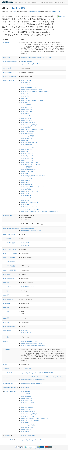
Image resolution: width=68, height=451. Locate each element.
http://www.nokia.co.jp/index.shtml (30, 64)
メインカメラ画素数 (10, 253)
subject (5, 341)
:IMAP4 (25, 193)
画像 (6, 307)
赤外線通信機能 (9, 326)
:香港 (24, 173)
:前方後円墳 (26, 167)
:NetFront (26, 196)
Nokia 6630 (20, 8)
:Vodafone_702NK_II (29, 125)
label (5, 364)
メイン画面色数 (9, 266)
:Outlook (25, 116)
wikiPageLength (8, 72)
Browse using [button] (21, 2)
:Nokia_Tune (26, 400)
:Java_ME (26, 198)
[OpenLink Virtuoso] (19, 446)
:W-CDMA (26, 127)
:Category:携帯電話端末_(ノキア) (32, 89)
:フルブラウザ (27, 158)
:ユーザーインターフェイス (31, 191)
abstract (6, 43)
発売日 (6, 312)
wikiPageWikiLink (8, 80)
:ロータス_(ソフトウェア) (30, 165)
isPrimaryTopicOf (8, 383)
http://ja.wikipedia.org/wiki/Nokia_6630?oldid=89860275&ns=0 (38, 373)
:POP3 (25, 200)
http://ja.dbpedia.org (34, 11)
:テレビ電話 (26, 149)
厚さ (6, 282)
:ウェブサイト (27, 134)
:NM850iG (26, 105)
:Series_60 (26, 118)
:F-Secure (26, 94)
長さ (6, 337)
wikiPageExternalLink (10, 61)
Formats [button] (32, 2)
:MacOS (25, 102)
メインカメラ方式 (9, 249)
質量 (6, 322)
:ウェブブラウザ (27, 136)
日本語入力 (8, 299)
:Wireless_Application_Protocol (32, 129)
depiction (6, 377)
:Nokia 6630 (26, 368)
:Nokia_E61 (26, 111)
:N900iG (25, 394)
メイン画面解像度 (9, 270)
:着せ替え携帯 (27, 171)
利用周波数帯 (8, 278)
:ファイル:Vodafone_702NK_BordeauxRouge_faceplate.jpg (40, 211)
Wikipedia (22, 449)
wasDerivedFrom (9, 373)
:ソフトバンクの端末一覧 (30, 420)
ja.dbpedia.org (56, 11)
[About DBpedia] (7, 2)
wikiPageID (7, 68)
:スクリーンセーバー (29, 142)
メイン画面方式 (9, 262)
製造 (6, 318)
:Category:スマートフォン (30, 87)
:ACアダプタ (26, 178)
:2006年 (25, 85)
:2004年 (25, 83)
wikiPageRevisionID (9, 76)
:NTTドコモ (26, 107)
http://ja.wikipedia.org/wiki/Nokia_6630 (31, 383)
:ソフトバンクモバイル (29, 202)
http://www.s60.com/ (26, 61)
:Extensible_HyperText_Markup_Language (35, 91)
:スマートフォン (27, 147)
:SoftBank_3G (27, 407)
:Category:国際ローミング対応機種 (33, 176)
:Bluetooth (26, 429)
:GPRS (25, 182)
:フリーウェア (27, 156)
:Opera (25, 114)
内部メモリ (8, 274)
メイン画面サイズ (9, 257)
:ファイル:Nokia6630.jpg (30, 209)
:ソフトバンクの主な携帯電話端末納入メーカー (36, 418)
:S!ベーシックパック (29, 207)
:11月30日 (26, 80)
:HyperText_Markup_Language (32, 100)
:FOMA (25, 96)
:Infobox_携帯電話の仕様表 (31, 230)
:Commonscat (27, 228)
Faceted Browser (48, 2)
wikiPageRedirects (10, 387)
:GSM (25, 98)
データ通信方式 (9, 243)
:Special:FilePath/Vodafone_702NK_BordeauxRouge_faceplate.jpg (42, 377)
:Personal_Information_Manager (32, 187)
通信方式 (7, 330)
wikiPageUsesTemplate (11, 228)
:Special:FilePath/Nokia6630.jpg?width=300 (36, 57)
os (5, 224)
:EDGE (25, 204)
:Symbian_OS (27, 120)
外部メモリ (8, 287)
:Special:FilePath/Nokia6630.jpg (33, 379)
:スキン (25, 140)
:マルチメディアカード (29, 162)
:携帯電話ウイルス (28, 169)
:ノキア (25, 151)
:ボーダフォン (27, 160)
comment (6, 350)
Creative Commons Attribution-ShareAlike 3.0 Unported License (48, 449)
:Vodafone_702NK (28, 122)
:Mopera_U (26, 184)
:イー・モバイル (27, 131)
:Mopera (25, 392)
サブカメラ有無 (9, 234)
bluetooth (7, 215)
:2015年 (25, 180)
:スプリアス (26, 145)
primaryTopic (8, 440)
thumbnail (6, 57)
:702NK (25, 387)
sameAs (6, 368)
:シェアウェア (27, 138)
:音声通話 (26, 189)
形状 (6, 295)
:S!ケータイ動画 (27, 403)
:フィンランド (27, 153)
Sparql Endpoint (61, 2)
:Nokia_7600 (26, 109)
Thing (14, 11)
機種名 (6, 303)
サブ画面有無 (8, 238)
